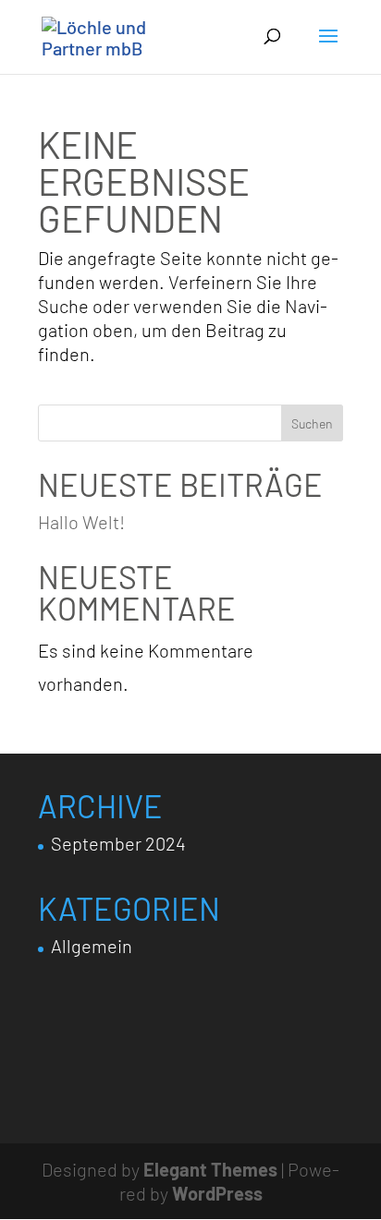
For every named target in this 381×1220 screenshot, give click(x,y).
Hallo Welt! (81, 522)
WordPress (217, 1193)
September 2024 (118, 843)
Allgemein (91, 946)
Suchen (312, 423)
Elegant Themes (210, 1169)
